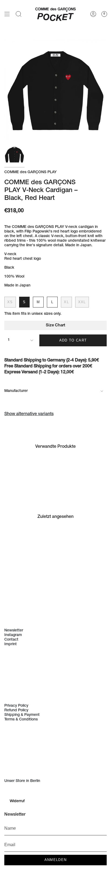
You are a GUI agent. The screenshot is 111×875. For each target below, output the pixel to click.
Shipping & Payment (22, 715)
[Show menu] (7, 14)
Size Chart (55, 325)
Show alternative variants (29, 414)
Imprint (10, 644)
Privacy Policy (16, 706)
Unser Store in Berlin (22, 781)
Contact (11, 640)
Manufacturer (16, 391)
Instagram (13, 635)
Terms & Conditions (21, 720)
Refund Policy (16, 710)
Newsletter (13, 631)
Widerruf (17, 801)
